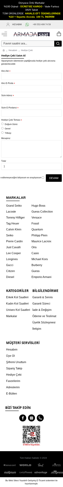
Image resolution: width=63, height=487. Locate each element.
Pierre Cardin (14, 241)
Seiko (9, 235)
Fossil (35, 223)
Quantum (37, 229)
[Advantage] (41, 472)
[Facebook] (22, 417)
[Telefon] (40, 417)
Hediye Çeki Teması (10, 120)
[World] (26, 465)
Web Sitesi (14, 480)
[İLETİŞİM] (55, 24)
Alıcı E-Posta (7, 83)
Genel (7, 128)
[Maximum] (10, 472)
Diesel (10, 276)
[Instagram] (31, 417)
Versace (36, 217)
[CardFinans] (26, 472)
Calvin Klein (13, 229)
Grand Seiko (14, 205)
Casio (35, 253)
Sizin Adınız (6, 95)
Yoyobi (22, 480)
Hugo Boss (38, 205)
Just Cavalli (13, 247)
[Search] (58, 43)
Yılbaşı (8, 133)
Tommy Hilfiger (15, 217)
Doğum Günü (11, 124)
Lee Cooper (13, 253)
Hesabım (13, 50)
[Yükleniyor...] (58, 34)
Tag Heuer (12, 223)
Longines (12, 259)
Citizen (10, 271)
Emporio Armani (41, 276)
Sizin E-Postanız (9, 107)
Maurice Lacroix (41, 241)
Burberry (36, 265)
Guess (35, 271)
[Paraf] (41, 465)
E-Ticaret (41, 480)
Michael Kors (39, 259)
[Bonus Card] (10, 465)
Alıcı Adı (5, 71)
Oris (34, 247)
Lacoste (11, 211)
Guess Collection (42, 211)
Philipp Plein (39, 235)
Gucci (9, 265)
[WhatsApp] (27, 24)
